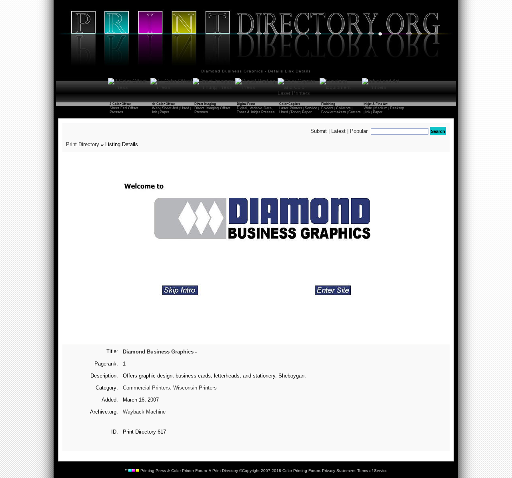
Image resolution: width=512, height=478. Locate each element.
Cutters (354, 112)
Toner (295, 112)
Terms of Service (372, 470)
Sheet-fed (170, 108)
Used (184, 108)
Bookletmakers (333, 112)
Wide (368, 108)
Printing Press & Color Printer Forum (173, 470)
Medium (381, 108)
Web (156, 108)
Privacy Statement (339, 470)
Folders (327, 108)
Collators (343, 108)
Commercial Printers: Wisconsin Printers (170, 388)
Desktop (397, 108)
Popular (359, 131)
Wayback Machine (144, 412)
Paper (164, 112)
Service (311, 108)
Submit (318, 131)
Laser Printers (290, 108)
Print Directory (82, 144)
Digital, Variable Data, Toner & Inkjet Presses (256, 110)
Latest (338, 131)
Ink (154, 112)
